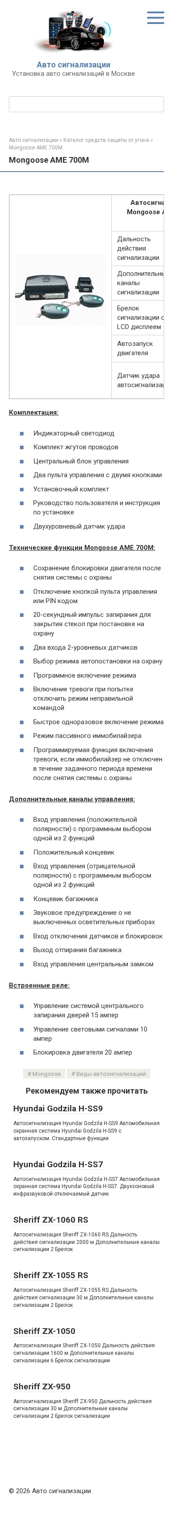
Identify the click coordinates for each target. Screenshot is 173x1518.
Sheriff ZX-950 (42, 1386)
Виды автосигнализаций (111, 1073)
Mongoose (46, 1073)
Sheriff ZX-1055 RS (50, 1275)
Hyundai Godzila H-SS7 (58, 1164)
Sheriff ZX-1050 (44, 1331)
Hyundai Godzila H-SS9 (58, 1108)
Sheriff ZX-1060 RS (50, 1220)
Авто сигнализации (73, 64)
